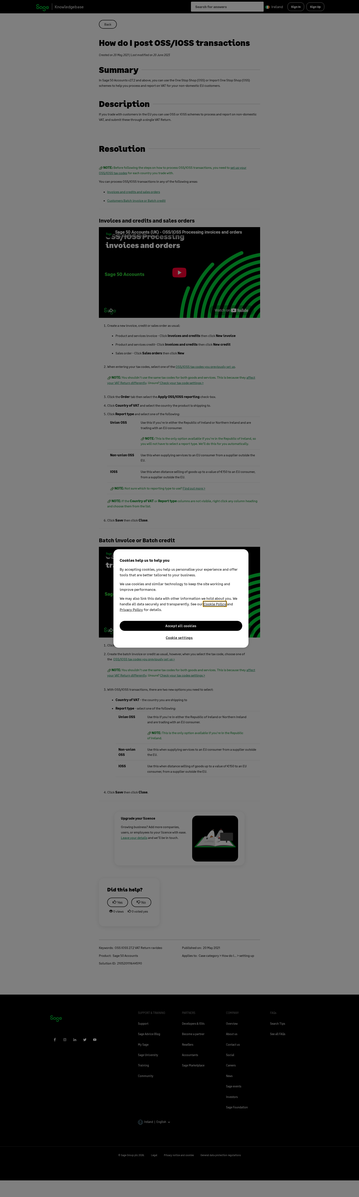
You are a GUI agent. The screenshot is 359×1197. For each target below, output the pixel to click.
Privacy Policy (131, 609)
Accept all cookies (181, 626)
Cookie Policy (215, 604)
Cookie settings (179, 638)
